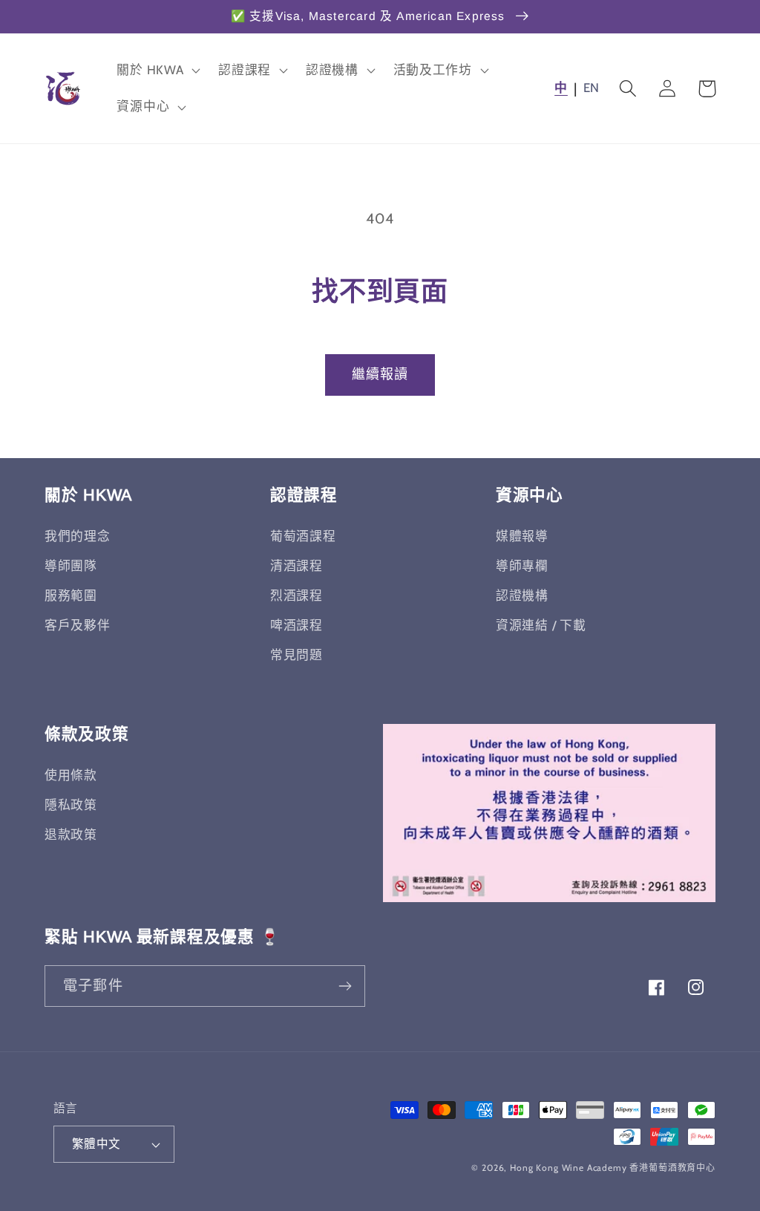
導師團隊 (71, 565)
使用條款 (71, 775)
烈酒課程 (296, 595)
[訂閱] (344, 986)
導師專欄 (522, 565)
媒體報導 (522, 536)
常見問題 (296, 654)
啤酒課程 (296, 625)
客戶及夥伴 (78, 625)
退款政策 (71, 834)
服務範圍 (71, 595)
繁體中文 (96, 1144)
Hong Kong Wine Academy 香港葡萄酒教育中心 (612, 1167)
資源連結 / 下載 (541, 625)
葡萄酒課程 (303, 536)
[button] (157, 69)
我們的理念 (78, 536)
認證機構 (522, 595)
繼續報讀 (380, 374)
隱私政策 (71, 804)
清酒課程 (296, 565)
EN (591, 87)
